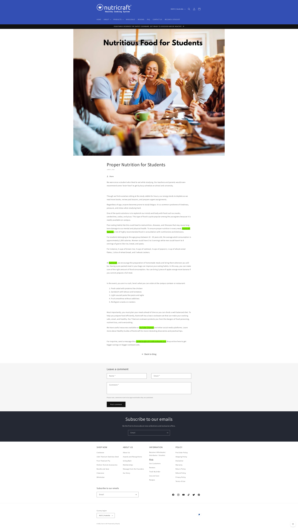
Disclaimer (179, 461)
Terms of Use (180, 481)
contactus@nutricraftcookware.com (151, 341)
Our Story (126, 473)
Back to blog (150, 354)
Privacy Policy (181, 477)
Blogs (151, 459)
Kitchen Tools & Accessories (107, 465)
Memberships (128, 465)
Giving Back (127, 461)
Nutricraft (113, 263)
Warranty (179, 465)
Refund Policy (181, 473)
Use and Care (154, 476)
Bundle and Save (103, 469)
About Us (126, 452)
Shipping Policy (181, 457)
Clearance (100, 473)
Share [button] (111, 176)
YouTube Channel (146, 327)
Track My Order (154, 472)
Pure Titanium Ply (103, 461)
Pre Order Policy (182, 452)
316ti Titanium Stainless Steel (108, 457)
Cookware (100, 452)
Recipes (152, 480)
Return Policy (181, 469)
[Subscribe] (167, 433)
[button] (107, 19)
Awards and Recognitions (132, 457)
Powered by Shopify (114, 523)
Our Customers (155, 463)
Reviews (152, 467)
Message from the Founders (133, 469)
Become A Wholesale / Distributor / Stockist (157, 453)
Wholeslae (100, 477)
